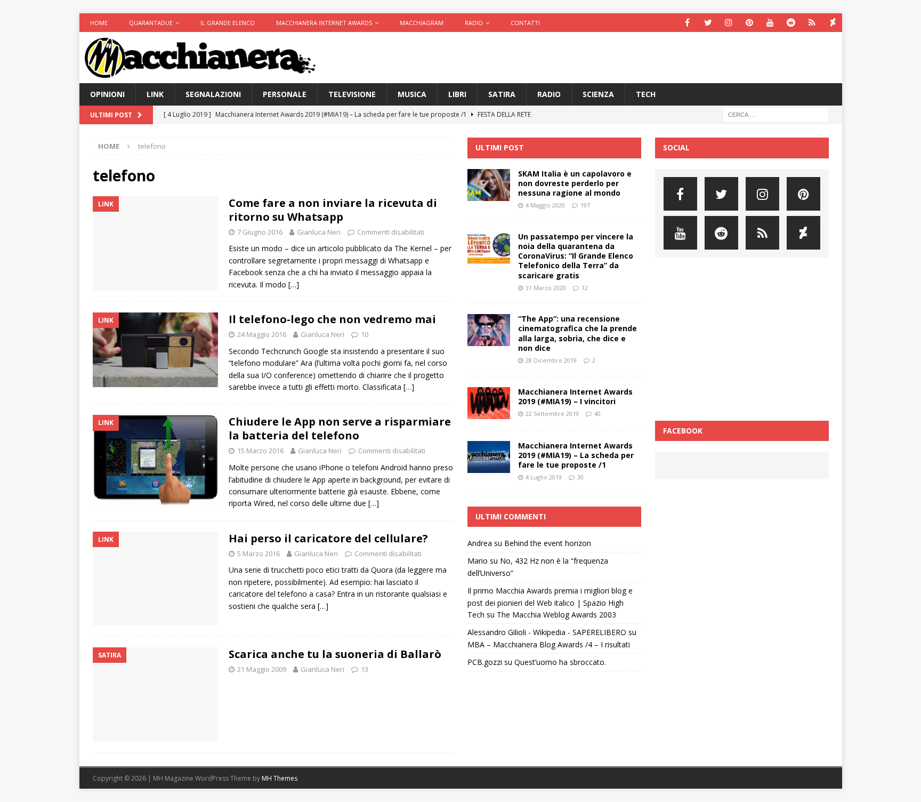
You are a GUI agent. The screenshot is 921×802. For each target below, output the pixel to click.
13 (364, 669)
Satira (501, 94)
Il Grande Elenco (227, 23)
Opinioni (107, 94)
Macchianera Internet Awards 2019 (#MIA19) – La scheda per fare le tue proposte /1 (576, 455)
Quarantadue (151, 23)
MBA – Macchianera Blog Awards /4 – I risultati (548, 644)
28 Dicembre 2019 (551, 360)
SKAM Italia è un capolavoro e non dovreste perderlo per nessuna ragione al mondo (575, 183)
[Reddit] (791, 22)
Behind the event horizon (547, 543)
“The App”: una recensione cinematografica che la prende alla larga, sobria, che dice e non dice (577, 333)
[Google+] (812, 22)
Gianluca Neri (319, 232)
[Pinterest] (749, 22)
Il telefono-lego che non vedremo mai (332, 319)
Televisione (352, 94)
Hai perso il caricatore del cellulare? (328, 538)
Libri (457, 94)
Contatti (525, 23)
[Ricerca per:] (775, 114)
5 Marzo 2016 (258, 553)
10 (364, 334)
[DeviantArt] (832, 22)
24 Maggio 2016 (261, 334)
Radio (474, 23)
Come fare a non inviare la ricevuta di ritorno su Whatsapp (333, 210)
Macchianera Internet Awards (324, 23)
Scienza (598, 94)
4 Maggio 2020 (545, 205)
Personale (284, 94)
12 (584, 288)
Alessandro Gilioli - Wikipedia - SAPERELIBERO (546, 632)
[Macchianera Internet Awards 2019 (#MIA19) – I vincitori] (488, 403)
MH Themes (279, 778)
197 (585, 205)
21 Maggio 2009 (261, 669)
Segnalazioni (213, 94)
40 (597, 414)
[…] (293, 284)
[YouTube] (770, 22)
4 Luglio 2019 (544, 477)
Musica (412, 94)
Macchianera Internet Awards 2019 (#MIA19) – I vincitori (575, 396)
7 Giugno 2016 (259, 232)
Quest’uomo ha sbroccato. (560, 662)
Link (155, 94)
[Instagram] (729, 22)
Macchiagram (421, 23)
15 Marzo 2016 (260, 450)
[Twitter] (708, 22)
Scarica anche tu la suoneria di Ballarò (335, 654)
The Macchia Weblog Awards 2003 (556, 614)
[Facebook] (687, 22)
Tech (646, 94)
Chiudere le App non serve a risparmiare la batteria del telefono (340, 428)
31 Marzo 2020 (546, 288)
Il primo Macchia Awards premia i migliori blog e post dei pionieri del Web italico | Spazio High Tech (550, 603)
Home (99, 23)
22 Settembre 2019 (552, 414)
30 (580, 477)
